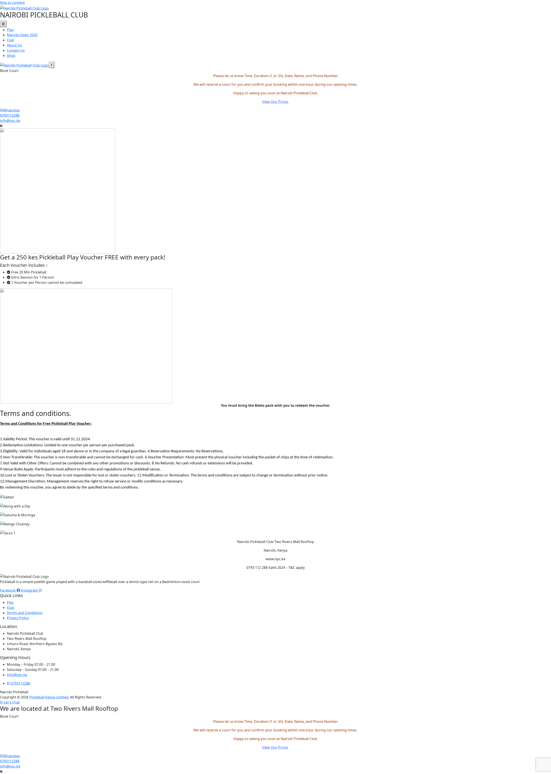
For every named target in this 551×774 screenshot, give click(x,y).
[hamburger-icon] (3, 24)
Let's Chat (11, 702)
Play (10, 29)
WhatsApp (11, 110)
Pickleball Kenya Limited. (49, 697)
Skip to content (12, 2)
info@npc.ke (10, 120)
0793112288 (9, 115)
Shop (11, 55)
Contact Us (16, 50)
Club (10, 40)
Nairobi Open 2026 (22, 35)
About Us (14, 45)
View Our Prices (275, 101)
